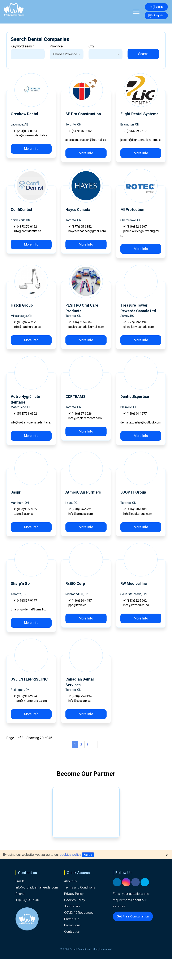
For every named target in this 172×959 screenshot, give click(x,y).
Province (56, 46)
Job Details (72, 906)
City (91, 46)
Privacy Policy (73, 894)
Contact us (72, 931)
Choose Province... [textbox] (66, 54)
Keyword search (22, 46)
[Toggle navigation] (136, 12)
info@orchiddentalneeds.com (37, 887)
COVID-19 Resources (79, 913)
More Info (31, 149)
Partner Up (71, 919)
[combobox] (67, 54)
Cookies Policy (74, 900)
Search (143, 54)
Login (159, 6)
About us (70, 881)
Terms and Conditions (79, 887)
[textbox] (105, 54)
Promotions (72, 925)
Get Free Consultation (133, 916)
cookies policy (70, 855)
